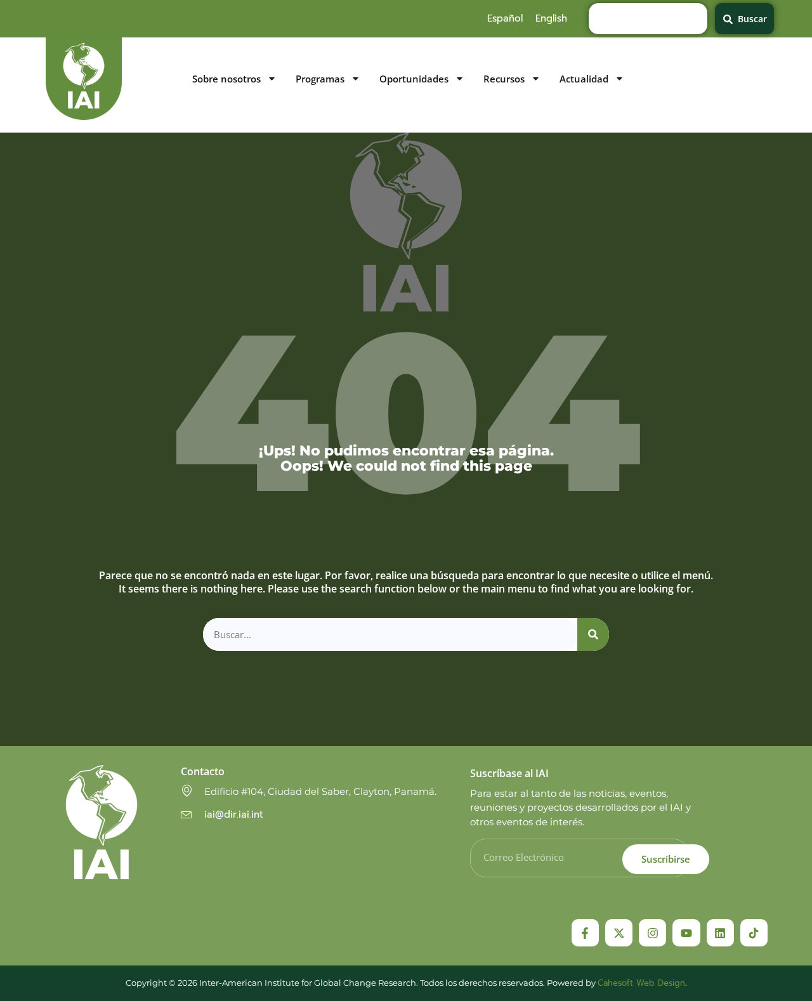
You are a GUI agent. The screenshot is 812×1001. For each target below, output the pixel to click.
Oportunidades (414, 79)
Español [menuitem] (505, 18)
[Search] (593, 634)
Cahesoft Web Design (641, 983)
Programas (320, 79)
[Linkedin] (720, 932)
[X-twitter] (618, 932)
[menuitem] (505, 18)
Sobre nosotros (226, 79)
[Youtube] (686, 932)
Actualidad (584, 79)
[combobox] (648, 18)
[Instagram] (652, 932)
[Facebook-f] (585, 932)
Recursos (504, 79)
